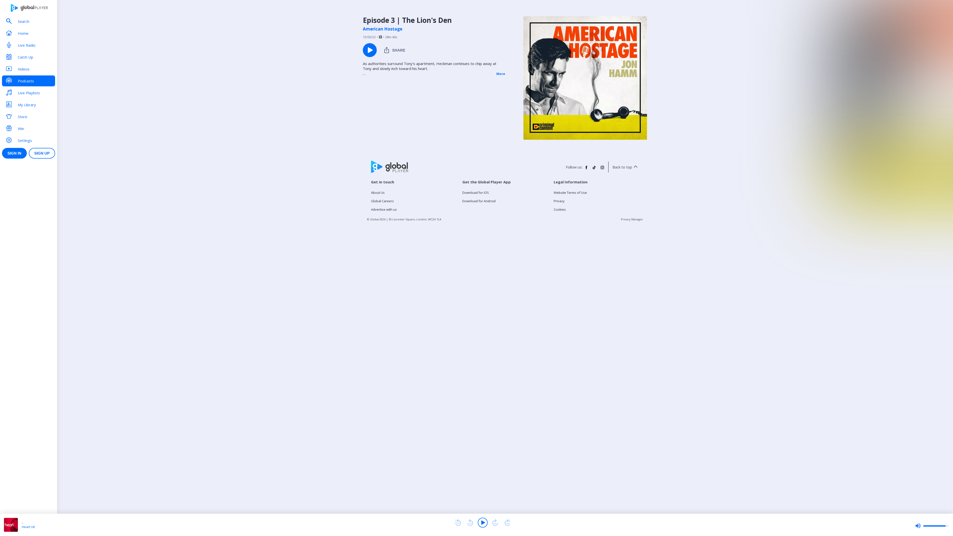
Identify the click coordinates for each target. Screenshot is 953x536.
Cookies (560, 209)
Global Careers (382, 201)
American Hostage (382, 29)
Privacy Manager (632, 219)
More (500, 73)
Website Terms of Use (570, 192)
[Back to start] (458, 523)
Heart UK (28, 527)
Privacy (559, 201)
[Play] (483, 523)
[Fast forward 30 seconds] (495, 523)
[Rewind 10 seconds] (470, 523)
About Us (378, 192)
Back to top (622, 167)
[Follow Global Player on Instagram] (602, 169)
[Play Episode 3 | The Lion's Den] (370, 50)
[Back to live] (507, 523)
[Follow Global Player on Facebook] (586, 169)
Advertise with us (384, 209)
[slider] (931, 526)
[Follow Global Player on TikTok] (594, 169)
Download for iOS (475, 192)
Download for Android (479, 201)
